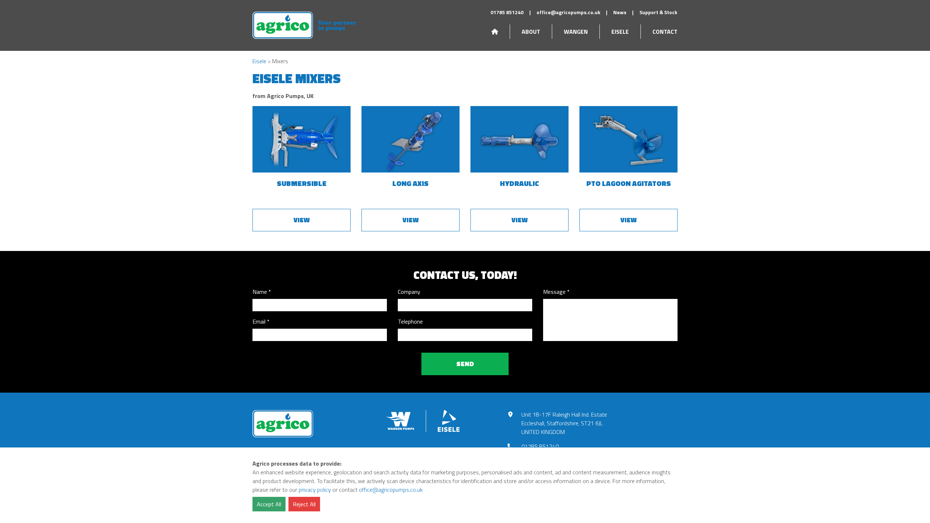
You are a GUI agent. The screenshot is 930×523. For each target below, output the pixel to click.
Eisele (620, 31)
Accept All (269, 504)
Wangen (576, 31)
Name (259, 291)
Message (554, 291)
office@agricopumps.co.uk (568, 12)
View (302, 220)
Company (409, 291)
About (531, 31)
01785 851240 (506, 12)
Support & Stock (658, 12)
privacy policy (315, 489)
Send (465, 364)
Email (259, 321)
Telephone (410, 321)
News (619, 12)
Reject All (304, 504)
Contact (665, 31)
